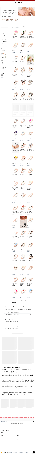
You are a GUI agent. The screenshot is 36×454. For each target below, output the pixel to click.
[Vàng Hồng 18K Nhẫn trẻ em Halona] (30, 291)
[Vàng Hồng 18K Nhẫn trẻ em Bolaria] (15, 245)
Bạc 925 (3, 68)
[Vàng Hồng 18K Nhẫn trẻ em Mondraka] (30, 256)
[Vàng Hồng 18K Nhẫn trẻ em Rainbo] (30, 145)
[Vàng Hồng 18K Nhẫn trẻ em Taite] (15, 268)
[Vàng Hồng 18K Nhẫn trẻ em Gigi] (23, 82)
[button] (18, 30)
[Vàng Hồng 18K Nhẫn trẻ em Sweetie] (30, 94)
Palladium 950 (4, 67)
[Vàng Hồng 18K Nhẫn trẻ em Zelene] (23, 232)
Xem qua (2, 433)
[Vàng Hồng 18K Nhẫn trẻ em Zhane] (30, 279)
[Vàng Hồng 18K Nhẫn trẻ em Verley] (30, 207)
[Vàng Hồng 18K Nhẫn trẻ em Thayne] (23, 268)
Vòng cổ (18, 436)
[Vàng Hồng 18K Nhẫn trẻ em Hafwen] (30, 32)
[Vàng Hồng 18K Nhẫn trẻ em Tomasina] (30, 195)
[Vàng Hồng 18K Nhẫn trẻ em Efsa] (23, 291)
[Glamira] (18, 2)
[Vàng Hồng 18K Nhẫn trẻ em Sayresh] (15, 170)
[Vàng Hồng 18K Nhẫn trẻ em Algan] (30, 120)
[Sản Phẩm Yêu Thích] (32, 2)
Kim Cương (3, 31)
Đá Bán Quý (3, 35)
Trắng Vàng (3, 54)
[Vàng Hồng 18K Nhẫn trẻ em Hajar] (23, 133)
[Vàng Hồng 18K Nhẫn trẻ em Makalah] (15, 256)
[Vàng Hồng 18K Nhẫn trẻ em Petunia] (23, 94)
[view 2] (23, 26)
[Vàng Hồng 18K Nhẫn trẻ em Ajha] (23, 120)
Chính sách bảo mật (23, 452)
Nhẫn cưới (2, 435)
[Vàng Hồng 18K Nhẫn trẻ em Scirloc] (23, 170)
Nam (1, 439)
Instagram (3, 430)
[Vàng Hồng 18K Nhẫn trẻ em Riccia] (15, 158)
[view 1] (21, 26)
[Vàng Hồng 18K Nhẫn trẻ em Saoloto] (15, 32)
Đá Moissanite (3, 37)
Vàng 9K (3, 62)
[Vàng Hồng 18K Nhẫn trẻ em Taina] (30, 183)
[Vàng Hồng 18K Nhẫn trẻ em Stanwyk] (30, 170)
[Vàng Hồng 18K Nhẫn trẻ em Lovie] (15, 94)
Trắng (3, 50)
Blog (8, 430)
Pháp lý (27, 452)
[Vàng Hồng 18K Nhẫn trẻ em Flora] (15, 82)
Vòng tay (18, 438)
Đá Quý (3, 33)
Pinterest (5, 430)
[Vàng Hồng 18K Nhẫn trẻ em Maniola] (23, 256)
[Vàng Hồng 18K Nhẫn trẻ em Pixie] (23, 57)
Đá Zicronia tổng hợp (4, 41)
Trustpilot (2, 432)
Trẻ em (18, 439)
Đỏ (2, 53)
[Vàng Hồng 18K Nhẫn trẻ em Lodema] (30, 245)
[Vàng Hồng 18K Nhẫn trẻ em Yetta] (15, 279)
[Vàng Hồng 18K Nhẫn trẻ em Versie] (15, 220)
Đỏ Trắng (3, 57)
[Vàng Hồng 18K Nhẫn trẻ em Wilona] (23, 45)
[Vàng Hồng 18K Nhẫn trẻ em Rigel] (23, 158)
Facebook (2, 430)
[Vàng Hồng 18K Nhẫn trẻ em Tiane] (23, 195)
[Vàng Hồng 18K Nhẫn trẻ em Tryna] (30, 268)
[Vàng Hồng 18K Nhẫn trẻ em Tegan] (15, 195)
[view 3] (24, 26)
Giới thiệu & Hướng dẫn (4, 448)
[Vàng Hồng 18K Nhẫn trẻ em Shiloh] (30, 45)
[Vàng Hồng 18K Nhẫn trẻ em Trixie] (23, 207)
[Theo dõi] (33, 421)
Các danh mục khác (10, 16)
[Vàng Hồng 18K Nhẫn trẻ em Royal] (15, 57)
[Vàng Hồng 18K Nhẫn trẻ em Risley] (30, 158)
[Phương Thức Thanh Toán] (17, 423)
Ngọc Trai (3, 43)
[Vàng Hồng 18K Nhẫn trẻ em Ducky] (30, 70)
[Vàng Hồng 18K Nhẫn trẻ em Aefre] (15, 120)
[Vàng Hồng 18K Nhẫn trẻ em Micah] (23, 145)
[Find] (2, 77)
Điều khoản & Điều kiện (18, 452)
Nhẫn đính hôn (18, 435)
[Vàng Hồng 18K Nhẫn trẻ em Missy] (23, 32)
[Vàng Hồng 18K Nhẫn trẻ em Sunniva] (23, 183)
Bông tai (2, 438)
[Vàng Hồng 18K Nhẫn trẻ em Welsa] (15, 45)
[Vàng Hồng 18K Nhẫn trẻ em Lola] (30, 82)
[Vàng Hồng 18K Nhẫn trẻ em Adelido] (30, 232)
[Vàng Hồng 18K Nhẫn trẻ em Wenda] (30, 220)
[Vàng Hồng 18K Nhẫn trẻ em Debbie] (23, 70)
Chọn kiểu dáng (4, 16)
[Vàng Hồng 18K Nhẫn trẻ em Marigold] (30, 133)
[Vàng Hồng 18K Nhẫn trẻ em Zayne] (23, 279)
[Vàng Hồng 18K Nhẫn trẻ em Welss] (15, 70)
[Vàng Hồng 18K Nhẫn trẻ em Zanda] (15, 232)
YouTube (6, 430)
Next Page (14, 302)
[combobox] (26, 2)
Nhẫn (4, 10)
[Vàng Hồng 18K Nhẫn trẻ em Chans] (15, 291)
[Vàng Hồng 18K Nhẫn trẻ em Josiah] (23, 245)
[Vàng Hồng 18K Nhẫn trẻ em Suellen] (15, 183)
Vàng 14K (3, 63)
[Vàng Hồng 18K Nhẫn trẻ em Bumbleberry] (15, 133)
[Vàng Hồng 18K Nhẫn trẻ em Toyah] (15, 207)
